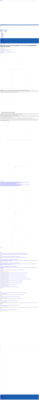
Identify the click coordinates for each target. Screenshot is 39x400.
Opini (1, 42)
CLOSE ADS (1, 0)
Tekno (2, 35)
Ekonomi (2, 40)
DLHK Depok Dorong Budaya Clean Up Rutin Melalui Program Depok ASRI (8, 300)
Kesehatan (2, 41)
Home (2, 32)
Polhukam (2, 34)
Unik (1, 37)
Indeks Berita (2, 398)
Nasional (2, 33)
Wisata (2, 36)
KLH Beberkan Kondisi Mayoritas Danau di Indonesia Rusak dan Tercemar (8, 309)
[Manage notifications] (1, 398)
